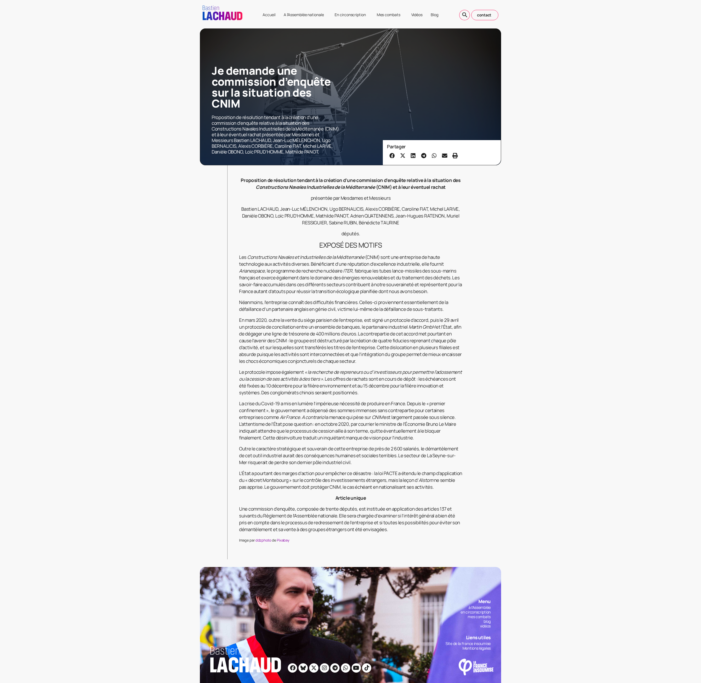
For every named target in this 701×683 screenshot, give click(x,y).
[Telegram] (335, 668)
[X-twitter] (313, 668)
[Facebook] (292, 668)
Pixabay (283, 540)
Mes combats (388, 14)
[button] (392, 155)
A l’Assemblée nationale (304, 14)
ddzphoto (263, 540)
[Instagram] (324, 668)
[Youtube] (356, 668)
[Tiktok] (366, 668)
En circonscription (350, 14)
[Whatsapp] (345, 668)
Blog (434, 14)
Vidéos (417, 14)
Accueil (269, 14)
